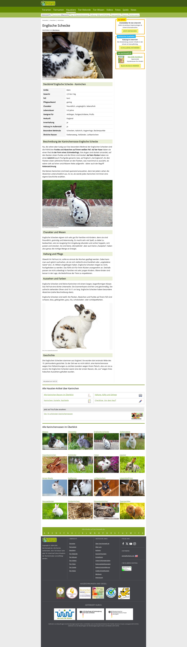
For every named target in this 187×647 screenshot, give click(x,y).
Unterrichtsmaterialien (102, 560)
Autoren (98, 550)
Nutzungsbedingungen (103, 564)
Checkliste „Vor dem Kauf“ (105, 400)
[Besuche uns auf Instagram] (134, 543)
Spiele (126, 9)
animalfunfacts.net (128, 556)
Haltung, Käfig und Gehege (100, 15)
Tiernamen (58, 9)
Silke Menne (55, 30)
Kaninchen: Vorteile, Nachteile (56, 400)
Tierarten (46, 9)
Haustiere (71, 9)
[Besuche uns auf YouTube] (130, 543)
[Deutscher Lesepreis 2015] (85, 593)
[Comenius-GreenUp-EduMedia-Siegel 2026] (61, 593)
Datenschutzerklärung (102, 567)
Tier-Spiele (72, 567)
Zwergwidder (116, 15)
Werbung (98, 574)
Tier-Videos (72, 560)
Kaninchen (56, 15)
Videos (109, 9)
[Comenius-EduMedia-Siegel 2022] (72, 593)
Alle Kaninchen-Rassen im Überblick (58, 394)
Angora (125, 15)
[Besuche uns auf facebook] (123, 543)
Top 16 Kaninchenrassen (80, 15)
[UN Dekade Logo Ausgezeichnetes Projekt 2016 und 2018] (98, 593)
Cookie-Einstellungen (102, 571)
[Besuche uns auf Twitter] (127, 543)
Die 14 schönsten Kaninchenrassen (58, 414)
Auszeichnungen (100, 554)
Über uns (98, 547)
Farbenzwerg (134, 15)
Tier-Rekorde (84, 9)
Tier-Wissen (98, 9)
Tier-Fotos (72, 564)
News (133, 9)
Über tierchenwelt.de (102, 544)
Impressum (99, 577)
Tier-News (72, 571)
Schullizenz (99, 557)
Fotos (117, 9)
